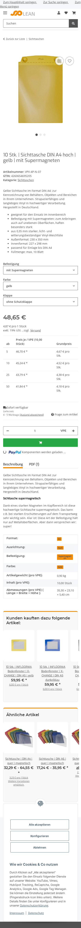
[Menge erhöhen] (73, 431)
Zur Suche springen (56, 2)
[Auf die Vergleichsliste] (59, 61)
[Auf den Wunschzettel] (69, 61)
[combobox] (40, 270)
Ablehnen (39, 847)
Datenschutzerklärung (34, 905)
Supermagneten (64, 557)
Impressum (17, 913)
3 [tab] (44, 135)
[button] (58, 13)
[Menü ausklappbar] (5, 11)
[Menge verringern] (7, 431)
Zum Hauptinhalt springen (20, 2)
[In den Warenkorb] (6, 50)
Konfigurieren (39, 836)
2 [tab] (40, 135)
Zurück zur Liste (15, 39)
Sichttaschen (26, 180)
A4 (59, 539)
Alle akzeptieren (40, 824)
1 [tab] (36, 135)
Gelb (60, 567)
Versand (35, 330)
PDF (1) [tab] (34, 464)
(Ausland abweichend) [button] (32, 414)
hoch (60, 547)
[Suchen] (73, 23)
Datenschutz (36, 913)
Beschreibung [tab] (13, 464)
